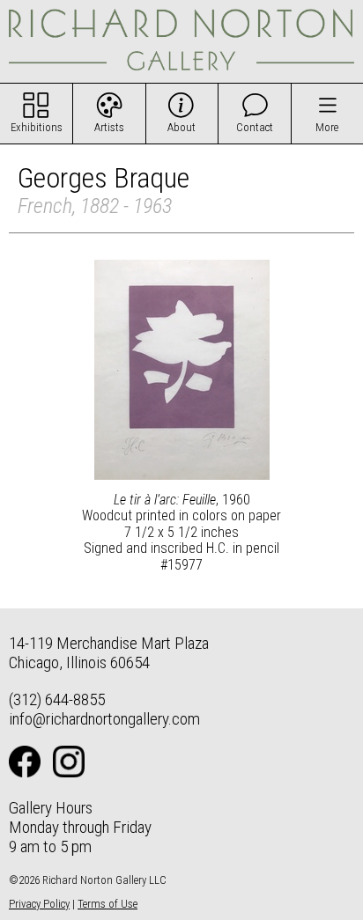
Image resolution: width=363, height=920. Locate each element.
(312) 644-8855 (57, 699)
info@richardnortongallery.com (104, 719)
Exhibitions (37, 127)
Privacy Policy (39, 903)
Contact (254, 127)
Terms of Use (107, 903)
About (181, 127)
